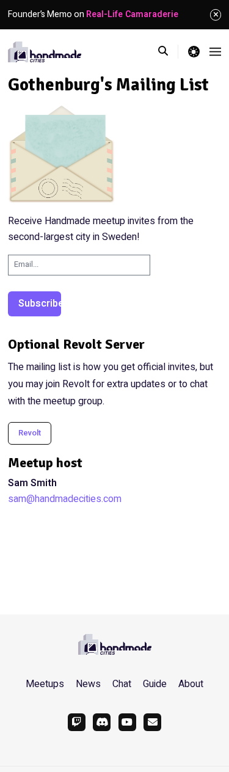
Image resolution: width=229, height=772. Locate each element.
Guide (155, 684)
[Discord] (102, 722)
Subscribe (39, 303)
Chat (121, 684)
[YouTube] (127, 722)
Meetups (45, 684)
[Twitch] (76, 722)
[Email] (152, 722)
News (88, 684)
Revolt (29, 433)
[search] (168, 51)
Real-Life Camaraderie (132, 14)
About (190, 684)
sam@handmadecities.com (65, 499)
